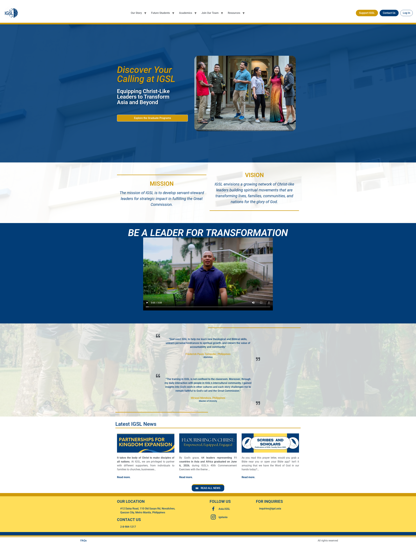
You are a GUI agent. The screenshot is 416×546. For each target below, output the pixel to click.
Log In (406, 12)
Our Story (136, 12)
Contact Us (389, 12)
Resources (234, 12)
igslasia (223, 517)
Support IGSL (367, 12)
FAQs (83, 540)
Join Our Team (210, 12)
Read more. (124, 477)
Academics (185, 12)
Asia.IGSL (224, 508)
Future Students (160, 12)
